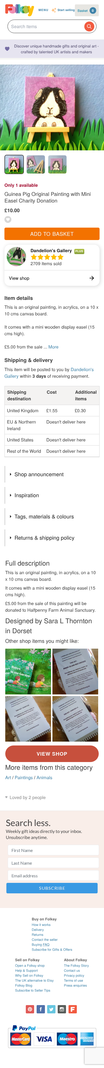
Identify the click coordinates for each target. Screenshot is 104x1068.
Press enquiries (75, 985)
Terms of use (73, 980)
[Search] (89, 26)
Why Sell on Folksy (29, 975)
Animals (44, 777)
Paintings (24, 777)
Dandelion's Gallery (51, 250)
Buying (40, 944)
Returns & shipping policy (44, 537)
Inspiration (26, 495)
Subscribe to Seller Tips (32, 990)
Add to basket (52, 233)
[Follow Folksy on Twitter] (51, 1009)
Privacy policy (74, 975)
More (54, 346)
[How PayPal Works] (52, 1050)
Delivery (38, 929)
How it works (41, 924)
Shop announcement (39, 474)
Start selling (66, 10)
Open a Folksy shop (30, 965)
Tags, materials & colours (44, 516)
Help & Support (26, 970)
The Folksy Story (76, 965)
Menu (44, 10)
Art (8, 777)
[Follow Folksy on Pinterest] (30, 1009)
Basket (86, 10)
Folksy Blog (23, 985)
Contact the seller (44, 939)
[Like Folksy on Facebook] (41, 1009)
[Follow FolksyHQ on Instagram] (62, 1009)
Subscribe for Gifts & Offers (52, 949)
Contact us (72, 970)
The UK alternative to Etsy (34, 980)
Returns (37, 934)
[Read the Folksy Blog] (73, 1009)
